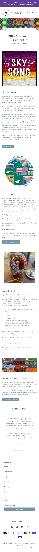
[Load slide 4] (20, 450)
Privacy (6, 487)
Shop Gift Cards (10, 399)
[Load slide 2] (17, 450)
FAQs (6, 477)
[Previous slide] (5, 30)
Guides (6, 482)
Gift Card (28, 386)
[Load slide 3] (19, 450)
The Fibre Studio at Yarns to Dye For (18, 543)
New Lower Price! (11, 242)
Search (6, 492)
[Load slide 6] (24, 450)
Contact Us (8, 472)
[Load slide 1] (15, 450)
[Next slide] (33, 30)
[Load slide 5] (22, 450)
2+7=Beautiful (17, 119)
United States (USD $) (19, 521)
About (6, 466)
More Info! (8, 146)
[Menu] (36, 12)
